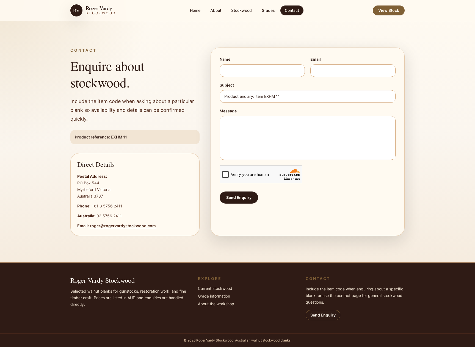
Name (225, 59)
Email (315, 59)
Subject (227, 85)
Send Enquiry (239, 197)
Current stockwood (215, 288)
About (215, 10)
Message (228, 111)
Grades (268, 10)
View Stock (388, 10)
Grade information (214, 296)
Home (195, 10)
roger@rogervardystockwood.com (123, 225)
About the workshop (216, 303)
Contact (292, 10)
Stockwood (241, 10)
